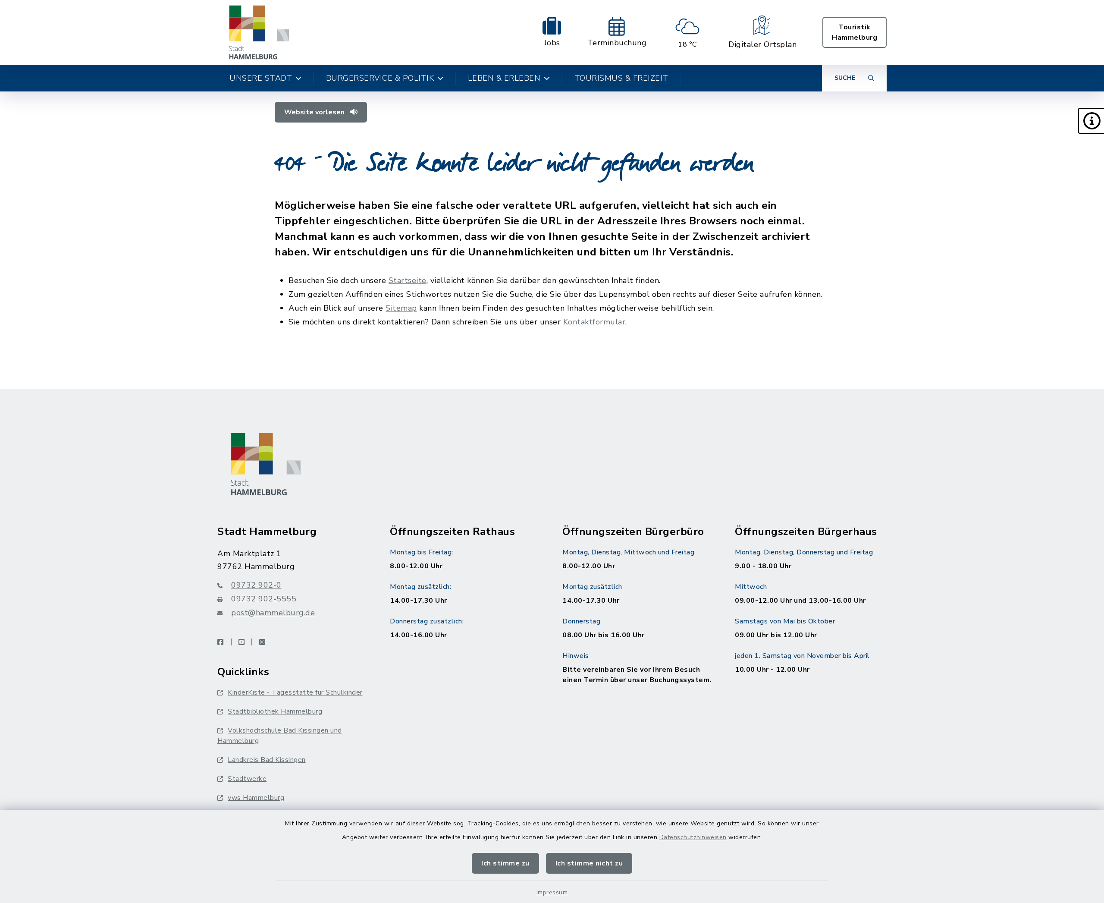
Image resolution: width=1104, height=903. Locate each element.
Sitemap (401, 308)
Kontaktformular (594, 322)
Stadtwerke (247, 778)
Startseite (408, 280)
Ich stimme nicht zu (589, 863)
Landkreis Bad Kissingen (267, 760)
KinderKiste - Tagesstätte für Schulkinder (295, 692)
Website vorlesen (315, 112)
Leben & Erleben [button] (504, 78)
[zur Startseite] (259, 32)
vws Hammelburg (256, 797)
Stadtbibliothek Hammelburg (275, 711)
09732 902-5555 (263, 599)
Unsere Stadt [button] (260, 78)
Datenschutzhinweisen (693, 837)
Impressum (552, 892)
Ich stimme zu (505, 863)
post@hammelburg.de (273, 612)
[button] (1091, 121)
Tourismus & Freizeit (621, 78)
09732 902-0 (256, 585)
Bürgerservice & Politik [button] (380, 78)
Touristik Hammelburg (854, 32)
